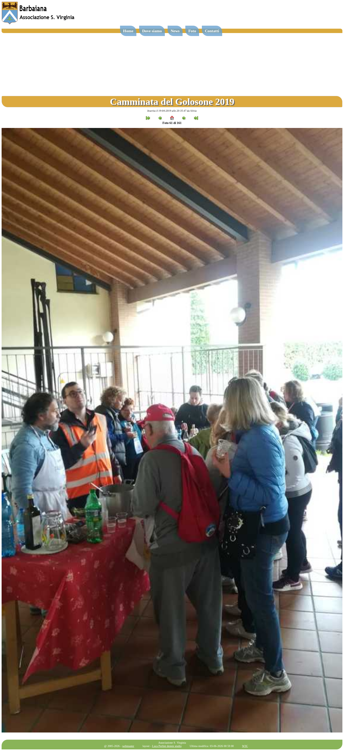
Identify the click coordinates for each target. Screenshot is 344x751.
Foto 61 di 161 (172, 123)
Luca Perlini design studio (167, 746)
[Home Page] (38, 23)
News (175, 31)
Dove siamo (152, 31)
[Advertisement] (172, 63)
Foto (192, 31)
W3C (245, 746)
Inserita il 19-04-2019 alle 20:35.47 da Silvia (172, 110)
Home (128, 31)
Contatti (212, 31)
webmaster (128, 746)
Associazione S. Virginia (172, 742)
